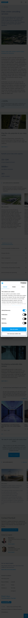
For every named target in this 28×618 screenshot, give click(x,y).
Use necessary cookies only (14, 333)
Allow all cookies (14, 329)
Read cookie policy (16, 305)
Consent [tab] (5, 286)
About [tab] (22, 286)
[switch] (24, 315)
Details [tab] (14, 286)
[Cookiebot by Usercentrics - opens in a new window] (20, 283)
